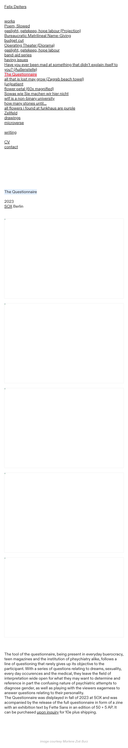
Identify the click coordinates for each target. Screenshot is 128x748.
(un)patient (13, 84)
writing (10, 132)
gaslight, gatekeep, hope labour (32, 50)
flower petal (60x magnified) (29, 89)
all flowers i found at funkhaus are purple (39, 108)
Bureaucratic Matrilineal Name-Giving (37, 35)
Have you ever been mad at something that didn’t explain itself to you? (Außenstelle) (61, 67)
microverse (14, 122)
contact (11, 147)
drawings (12, 118)
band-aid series (18, 55)
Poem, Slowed (17, 26)
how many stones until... (25, 103)
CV (7, 142)
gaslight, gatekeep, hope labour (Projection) (42, 31)
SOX (8, 206)
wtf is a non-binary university (29, 98)
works (9, 21)
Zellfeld (10, 113)
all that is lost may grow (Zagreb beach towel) (44, 79)
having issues (16, 60)
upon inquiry (48, 712)
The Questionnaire (20, 74)
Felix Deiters (15, 6)
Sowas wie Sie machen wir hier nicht (36, 93)
